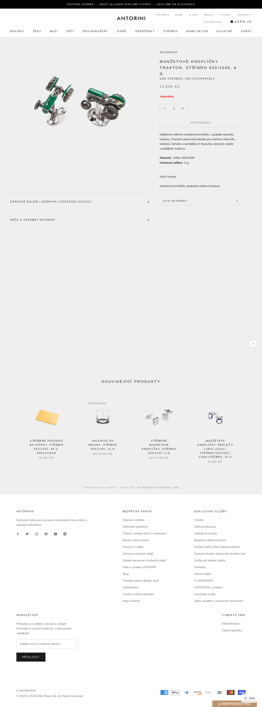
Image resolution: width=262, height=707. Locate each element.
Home (179, 15)
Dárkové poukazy (205, 527)
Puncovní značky (133, 547)
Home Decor (197, 31)
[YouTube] (55, 533)
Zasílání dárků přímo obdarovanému (217, 547)
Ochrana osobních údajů (138, 554)
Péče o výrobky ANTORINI (32, 219)
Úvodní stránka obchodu (138, 594)
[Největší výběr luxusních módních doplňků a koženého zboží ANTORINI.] (131, 18)
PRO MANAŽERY (95, 31)
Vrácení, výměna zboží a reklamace (144, 533)
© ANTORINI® (26, 690)
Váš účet (162, 15)
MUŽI (54, 31)
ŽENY (37, 31)
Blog (126, 574)
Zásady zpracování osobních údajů (144, 560)
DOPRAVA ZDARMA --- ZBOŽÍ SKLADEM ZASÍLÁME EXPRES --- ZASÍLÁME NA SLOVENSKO (131, 4)
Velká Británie (230, 624)
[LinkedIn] (64, 533)
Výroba (225, 15)
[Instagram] (36, 533)
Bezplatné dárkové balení (210, 540)
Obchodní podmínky (135, 527)
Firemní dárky (202, 574)
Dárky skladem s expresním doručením (218, 601)
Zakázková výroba (205, 533)
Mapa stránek (131, 601)
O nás (193, 15)
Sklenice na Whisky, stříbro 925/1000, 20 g (103, 444)
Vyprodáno (201, 122)
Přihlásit (31, 657)
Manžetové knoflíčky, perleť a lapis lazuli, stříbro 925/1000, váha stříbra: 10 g (215, 448)
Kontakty (244, 15)
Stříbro (170, 31)
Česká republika (232, 630)
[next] (249, 427)
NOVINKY (17, 31)
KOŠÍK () (243, 21)
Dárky (246, 31)
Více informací (175, 201)
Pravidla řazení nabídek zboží (141, 581)
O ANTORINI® (203, 581)
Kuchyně (225, 31)
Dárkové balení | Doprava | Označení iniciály (51, 201)
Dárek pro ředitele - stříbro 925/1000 (117, 487)
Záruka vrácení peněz (136, 540)
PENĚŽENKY (145, 31)
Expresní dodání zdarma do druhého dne (220, 554)
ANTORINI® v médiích (208, 587)
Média (208, 15)
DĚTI (70, 31)
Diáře (122, 31)
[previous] (12, 427)
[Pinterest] (46, 533)
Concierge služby (205, 594)
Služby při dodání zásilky (210, 560)
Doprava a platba (133, 520)
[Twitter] (27, 533)
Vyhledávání (212, 22)
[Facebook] (17, 533)
